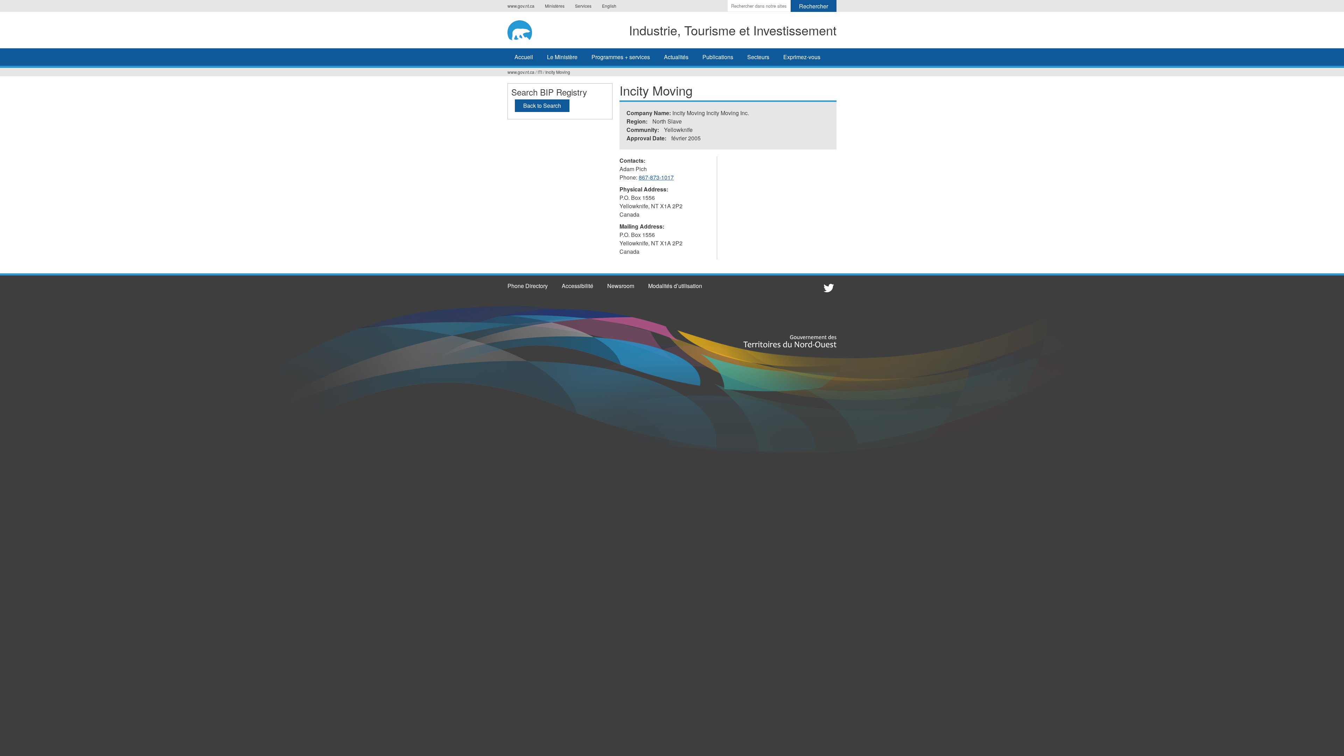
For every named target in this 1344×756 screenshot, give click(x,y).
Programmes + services (621, 57)
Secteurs (758, 57)
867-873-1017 (656, 177)
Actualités (676, 57)
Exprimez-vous (801, 57)
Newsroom (620, 286)
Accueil (523, 57)
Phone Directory (527, 286)
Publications (717, 57)
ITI (540, 72)
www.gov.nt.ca (520, 6)
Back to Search (542, 106)
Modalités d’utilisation (675, 286)
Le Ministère (562, 57)
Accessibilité (577, 286)
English (609, 6)
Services (583, 6)
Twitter (827, 287)
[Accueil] (524, 29)
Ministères (555, 6)
